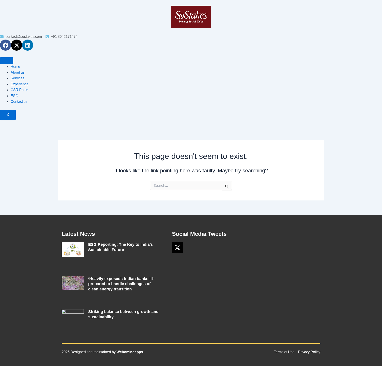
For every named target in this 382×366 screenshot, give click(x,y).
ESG (14, 96)
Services (17, 78)
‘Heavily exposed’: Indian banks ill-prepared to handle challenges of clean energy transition (121, 283)
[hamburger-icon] (6, 60)
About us (18, 72)
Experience (20, 84)
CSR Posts (19, 90)
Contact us (19, 101)
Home (15, 67)
